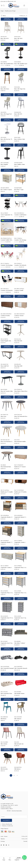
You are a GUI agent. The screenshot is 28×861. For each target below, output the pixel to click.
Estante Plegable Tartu (6, 341)
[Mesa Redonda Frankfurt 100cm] (20, 431)
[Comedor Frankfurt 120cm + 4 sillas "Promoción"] (7, 229)
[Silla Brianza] (7, 708)
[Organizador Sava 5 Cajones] (20, 607)
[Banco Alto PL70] (20, 103)
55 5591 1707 (12, 1)
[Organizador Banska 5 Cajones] (20, 506)
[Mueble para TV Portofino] (20, 481)
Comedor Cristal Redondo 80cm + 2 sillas (20, 215)
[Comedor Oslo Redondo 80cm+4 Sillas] (7, 280)
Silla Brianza (3, 718)
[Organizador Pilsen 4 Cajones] (20, 582)
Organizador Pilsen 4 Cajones (20, 593)
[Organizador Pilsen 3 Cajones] (7, 582)
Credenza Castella (18, 290)
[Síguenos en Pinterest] (6, 845)
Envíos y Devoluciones (7, 824)
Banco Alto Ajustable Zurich (20, 63)
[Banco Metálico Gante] (20, 154)
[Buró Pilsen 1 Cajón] (20, 179)
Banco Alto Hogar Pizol (6, 114)
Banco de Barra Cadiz (19, 139)
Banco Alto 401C (5, 38)
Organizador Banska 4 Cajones (7, 517)
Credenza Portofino (5, 315)
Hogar (2, 11)
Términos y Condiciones (7, 825)
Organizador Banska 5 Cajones (20, 517)
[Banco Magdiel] (7, 154)
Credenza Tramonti (18, 315)
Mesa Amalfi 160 (5, 366)
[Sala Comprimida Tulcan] (7, 683)
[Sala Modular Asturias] (20, 683)
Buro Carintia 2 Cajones (6, 189)
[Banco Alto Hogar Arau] (20, 78)
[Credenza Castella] (20, 280)
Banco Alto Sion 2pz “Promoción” (7, 139)
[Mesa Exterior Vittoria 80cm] (20, 380)
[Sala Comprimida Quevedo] (20, 657)
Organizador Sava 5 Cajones (20, 618)
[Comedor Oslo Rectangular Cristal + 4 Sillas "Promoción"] (7, 254)
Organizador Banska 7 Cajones (7, 542)
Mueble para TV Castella (7, 492)
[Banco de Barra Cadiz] (20, 128)
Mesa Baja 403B (18, 366)
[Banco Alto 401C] (7, 28)
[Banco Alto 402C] (20, 28)
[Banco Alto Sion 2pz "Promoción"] (7, 128)
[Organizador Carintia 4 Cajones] (20, 532)
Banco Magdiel (4, 164)
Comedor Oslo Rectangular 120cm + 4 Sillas (20, 240)
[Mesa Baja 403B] (20, 355)
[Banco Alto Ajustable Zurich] (20, 53)
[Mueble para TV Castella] (7, 481)
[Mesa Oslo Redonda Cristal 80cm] (7, 431)
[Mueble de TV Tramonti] (20, 456)
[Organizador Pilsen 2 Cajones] (20, 557)
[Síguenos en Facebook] (3, 845)
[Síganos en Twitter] (1, 845)
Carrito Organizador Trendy (7, 215)
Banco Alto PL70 (18, 114)
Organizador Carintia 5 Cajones (7, 567)
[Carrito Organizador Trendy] (7, 204)
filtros (4, 16)
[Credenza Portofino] (7, 305)
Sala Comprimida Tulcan (6, 693)
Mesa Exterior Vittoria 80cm (20, 391)
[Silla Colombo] (7, 733)
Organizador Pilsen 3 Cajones (7, 593)
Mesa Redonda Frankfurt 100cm (20, 441)
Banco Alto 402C (18, 38)
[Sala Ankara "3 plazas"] (20, 632)
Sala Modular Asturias (19, 693)
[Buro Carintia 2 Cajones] (7, 179)
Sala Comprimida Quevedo (20, 668)
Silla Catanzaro (17, 718)
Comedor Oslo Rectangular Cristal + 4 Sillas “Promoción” (7, 265)
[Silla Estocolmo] (7, 758)
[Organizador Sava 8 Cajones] (7, 632)
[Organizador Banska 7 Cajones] (7, 532)
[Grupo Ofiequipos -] (14, 5)
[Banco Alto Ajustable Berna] (7, 53)
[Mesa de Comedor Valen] (7, 380)
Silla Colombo (4, 744)
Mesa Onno (3, 416)
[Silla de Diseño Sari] (20, 733)
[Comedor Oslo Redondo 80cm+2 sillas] (20, 254)
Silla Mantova (17, 769)
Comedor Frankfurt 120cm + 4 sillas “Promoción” (7, 240)
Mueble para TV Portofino (20, 492)
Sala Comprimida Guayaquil (7, 668)
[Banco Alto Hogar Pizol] (7, 103)
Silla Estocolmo (4, 769)
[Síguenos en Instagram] (8, 845)
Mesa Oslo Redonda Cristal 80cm (7, 441)
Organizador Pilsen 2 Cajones (20, 567)
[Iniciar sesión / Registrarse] (24, 5)
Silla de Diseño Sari (18, 744)
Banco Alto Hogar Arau (19, 89)
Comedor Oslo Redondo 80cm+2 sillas (20, 265)
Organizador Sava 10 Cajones (7, 618)
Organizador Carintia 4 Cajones (20, 542)
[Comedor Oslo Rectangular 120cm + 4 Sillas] (20, 229)
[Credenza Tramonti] (20, 305)
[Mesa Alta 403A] (20, 330)
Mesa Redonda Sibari (6, 467)
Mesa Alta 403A (18, 341)
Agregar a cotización (7, 19)
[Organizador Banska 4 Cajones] (7, 506)
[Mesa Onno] (7, 406)
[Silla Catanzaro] (20, 708)
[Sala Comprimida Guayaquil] (7, 657)
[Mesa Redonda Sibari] (7, 456)
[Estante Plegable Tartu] (7, 330)
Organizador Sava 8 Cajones (7, 643)
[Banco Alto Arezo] (7, 78)
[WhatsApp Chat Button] (24, 857)
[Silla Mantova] (20, 758)
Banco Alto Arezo (5, 89)
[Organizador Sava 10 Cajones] (7, 607)
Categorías (17, 859)
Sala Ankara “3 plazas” (19, 643)
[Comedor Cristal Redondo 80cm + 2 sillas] (20, 204)
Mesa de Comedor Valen (7, 391)
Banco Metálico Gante (19, 164)
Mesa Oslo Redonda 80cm (20, 416)
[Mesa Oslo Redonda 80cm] (20, 406)
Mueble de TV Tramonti (19, 467)
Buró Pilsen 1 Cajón (18, 189)
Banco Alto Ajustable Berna (7, 63)
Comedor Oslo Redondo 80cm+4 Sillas (7, 290)
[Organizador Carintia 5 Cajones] (7, 557)
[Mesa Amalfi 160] (7, 355)
